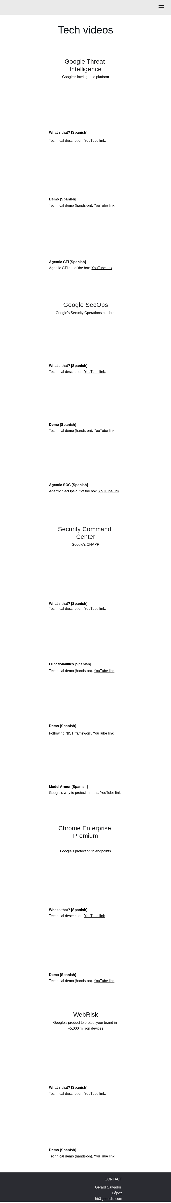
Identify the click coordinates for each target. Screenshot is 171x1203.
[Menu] (161, 7)
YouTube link (94, 140)
